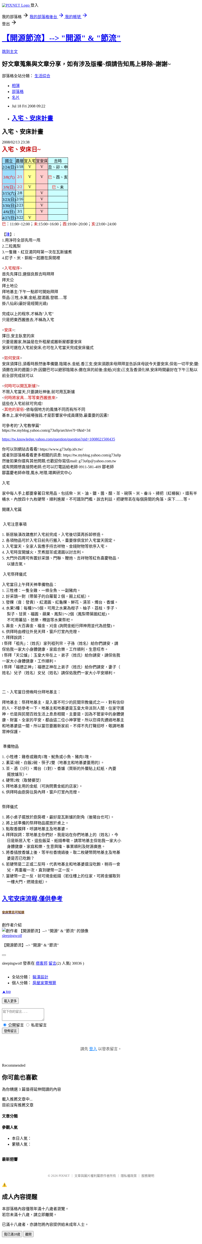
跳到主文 (10, 52)
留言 (52, 963)
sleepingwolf (12, 935)
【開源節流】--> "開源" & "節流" (61, 38)
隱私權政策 (129, 1176)
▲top (6, 991)
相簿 (16, 86)
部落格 (18, 92)
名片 (16, 97)
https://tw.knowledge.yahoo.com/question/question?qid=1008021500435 (58, 439)
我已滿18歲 (12, 1234)
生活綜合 (42, 76)
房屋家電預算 (44, 983)
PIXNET (64, 1176)
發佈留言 (10, 1031)
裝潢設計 (40, 977)
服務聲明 (147, 1176)
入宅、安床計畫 (32, 118)
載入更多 (10, 1001)
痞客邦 (42, 963)
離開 (28, 1234)
